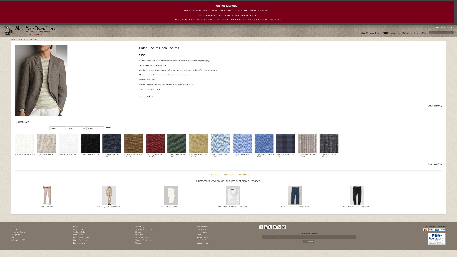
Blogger (275, 227)
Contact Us (15, 226)
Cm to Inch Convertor (143, 237)
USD (436, 27)
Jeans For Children (204, 240)
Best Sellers (201, 229)
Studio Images (78, 229)
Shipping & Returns (18, 232)
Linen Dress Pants (47, 207)
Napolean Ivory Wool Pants (171, 207)
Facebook (261, 227)
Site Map (200, 235)
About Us (14, 229)
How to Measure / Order (144, 229)
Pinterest (279, 227)
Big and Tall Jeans (80, 240)
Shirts (414, 33)
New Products (202, 226)
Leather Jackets (245, 15)
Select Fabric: (23, 122)
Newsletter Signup (309, 233)
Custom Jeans (206, 15)
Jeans (364, 33)
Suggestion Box (203, 243)
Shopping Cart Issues (143, 240)
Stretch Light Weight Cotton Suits (109, 207)
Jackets (374, 33)
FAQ (13, 237)
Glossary (138, 243)
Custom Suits (225, 15)
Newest (109, 127)
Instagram (284, 227)
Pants (385, 33)
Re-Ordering (139, 226)
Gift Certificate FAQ (18, 240)
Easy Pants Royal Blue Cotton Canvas (295, 207)
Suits (405, 33)
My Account (446, 27)
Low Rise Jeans (79, 243)
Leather (395, 33)
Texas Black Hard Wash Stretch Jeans (357, 207)
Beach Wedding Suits (81, 237)
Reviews (76, 226)
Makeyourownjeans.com (437, 226)
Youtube (266, 227)
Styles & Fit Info (141, 232)
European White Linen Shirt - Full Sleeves (233, 207)
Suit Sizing (139, 235)
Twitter (270, 227)
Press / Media (202, 232)
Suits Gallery (78, 235)
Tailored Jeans (202, 237)
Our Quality (15, 235)
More (423, 33)
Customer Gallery (79, 232)
